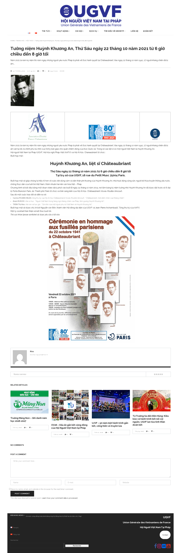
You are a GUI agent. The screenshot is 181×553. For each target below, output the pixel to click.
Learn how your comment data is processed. (60, 498)
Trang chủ (20, 40)
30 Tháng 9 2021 (19, 71)
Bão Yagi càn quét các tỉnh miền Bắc (41, 516)
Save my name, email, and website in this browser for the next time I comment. (42, 489)
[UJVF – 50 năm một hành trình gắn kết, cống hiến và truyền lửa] (111, 404)
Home (12, 40)
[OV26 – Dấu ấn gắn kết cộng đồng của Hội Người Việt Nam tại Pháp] (70, 405)
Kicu (32, 351)
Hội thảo (29, 40)
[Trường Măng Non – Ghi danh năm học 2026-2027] (29, 402)
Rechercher (14, 540)
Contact (165, 535)
